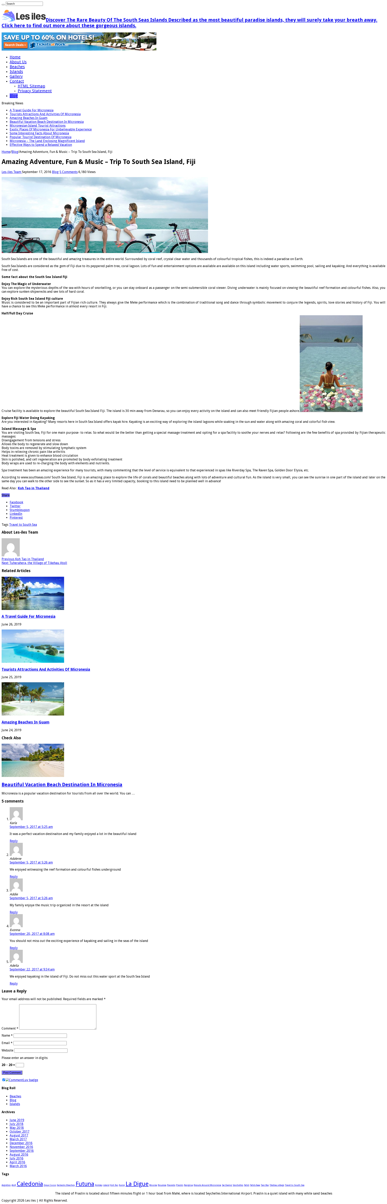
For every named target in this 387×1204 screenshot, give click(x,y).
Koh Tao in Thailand (33, 488)
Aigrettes (6, 1185)
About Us (18, 61)
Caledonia (30, 1183)
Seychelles (238, 1185)
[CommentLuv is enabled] (22, 1080)
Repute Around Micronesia (207, 1185)
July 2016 (16, 1158)
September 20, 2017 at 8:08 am (32, 934)
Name (7, 1035)
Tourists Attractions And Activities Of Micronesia (45, 114)
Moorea (153, 1185)
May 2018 (17, 1128)
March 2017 (18, 1139)
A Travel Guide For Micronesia (31, 110)
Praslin (179, 1185)
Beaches (17, 66)
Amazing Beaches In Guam (28, 118)
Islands (16, 71)
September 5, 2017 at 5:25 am (31, 827)
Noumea (162, 1185)
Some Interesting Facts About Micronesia (39, 133)
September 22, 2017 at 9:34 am (32, 969)
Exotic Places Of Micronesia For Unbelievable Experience (51, 129)
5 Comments (68, 172)
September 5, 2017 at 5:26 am (31, 862)
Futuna (85, 1183)
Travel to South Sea (23, 525)
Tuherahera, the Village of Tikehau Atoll (34, 563)
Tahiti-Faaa (255, 1185)
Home (15, 57)
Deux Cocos (50, 1185)
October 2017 (19, 1131)
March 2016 (18, 1166)
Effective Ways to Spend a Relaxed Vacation (41, 145)
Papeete (171, 1185)
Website (7, 1050)
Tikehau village (277, 1185)
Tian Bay (265, 1185)
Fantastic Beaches (66, 1185)
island (106, 1185)
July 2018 (16, 1124)
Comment (10, 1028)
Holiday (98, 1185)
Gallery (16, 76)
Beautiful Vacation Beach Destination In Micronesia (47, 122)
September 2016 (22, 1151)
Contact (17, 81)
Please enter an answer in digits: (25, 1058)
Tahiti (246, 1185)
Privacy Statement (35, 90)
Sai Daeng (227, 1185)
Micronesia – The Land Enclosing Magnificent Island (47, 141)
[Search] (3, 4)
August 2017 (19, 1135)
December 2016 (21, 1143)
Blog (14, 95)
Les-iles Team (12, 172)
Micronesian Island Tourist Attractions (38, 126)
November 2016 (21, 1147)
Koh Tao (114, 1185)
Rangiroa (188, 1185)
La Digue (137, 1183)
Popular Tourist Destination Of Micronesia (40, 137)
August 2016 (19, 1154)
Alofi (13, 1185)
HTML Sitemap (31, 86)
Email (7, 1043)
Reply (14, 841)
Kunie (122, 1185)
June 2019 (17, 1120)
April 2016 (17, 1162)
